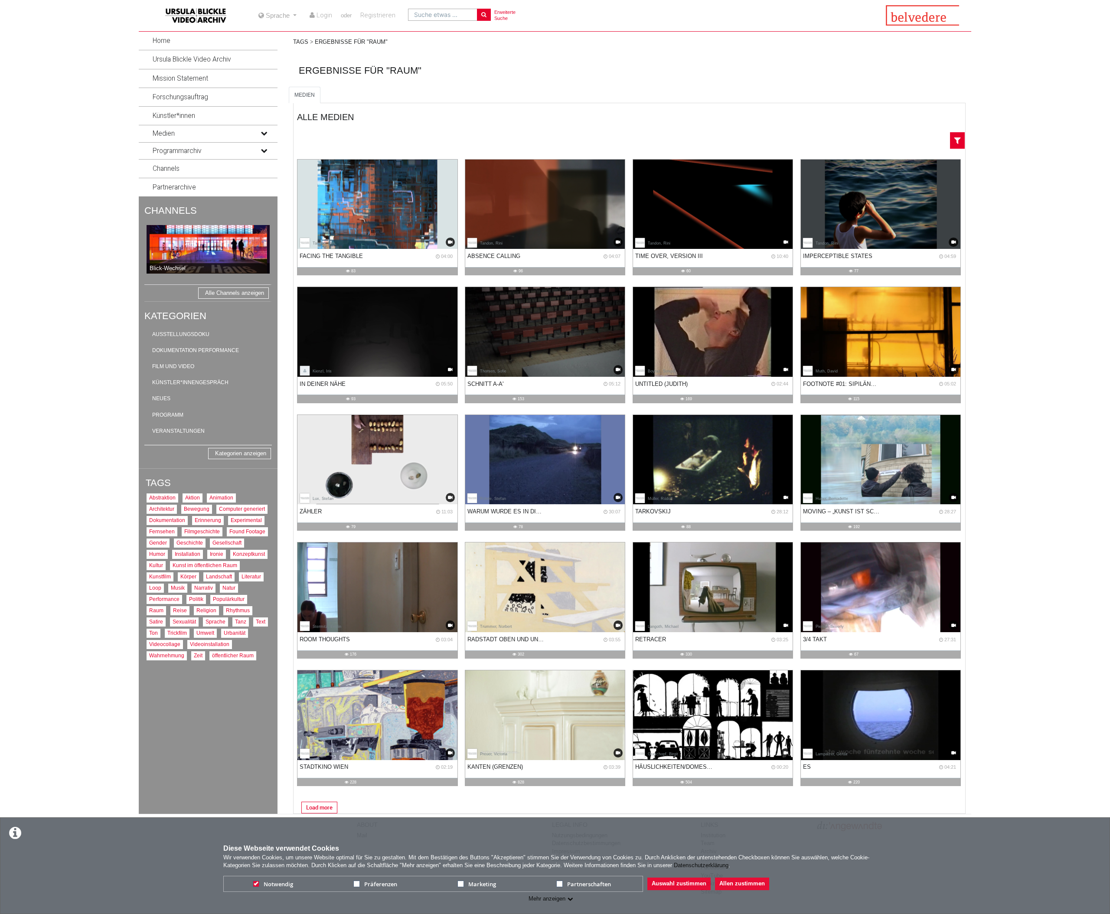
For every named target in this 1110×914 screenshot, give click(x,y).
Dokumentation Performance (195, 350)
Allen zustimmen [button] (742, 883)
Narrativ (203, 588)
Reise (180, 610)
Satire (156, 621)
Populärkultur (229, 599)
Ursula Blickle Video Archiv (192, 59)
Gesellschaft (227, 542)
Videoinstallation (209, 644)
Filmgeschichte (202, 531)
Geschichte (189, 542)
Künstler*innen (174, 116)
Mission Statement (180, 78)
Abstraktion (162, 497)
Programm (167, 415)
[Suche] (484, 15)
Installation (187, 554)
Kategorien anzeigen (240, 453)
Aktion (192, 497)
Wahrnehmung (166, 655)
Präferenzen (380, 884)
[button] (208, 41)
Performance (164, 599)
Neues (161, 398)
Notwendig (278, 884)
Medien (164, 133)
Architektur (161, 509)
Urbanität (234, 633)
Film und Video (173, 366)
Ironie (216, 554)
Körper (188, 576)
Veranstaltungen (178, 431)
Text (260, 621)
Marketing (482, 884)
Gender (158, 542)
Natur (228, 588)
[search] (442, 15)
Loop (155, 588)
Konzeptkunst (249, 554)
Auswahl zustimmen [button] (679, 883)
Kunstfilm (160, 576)
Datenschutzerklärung (701, 865)
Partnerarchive (174, 187)
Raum (156, 610)
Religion (206, 610)
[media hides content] (264, 133)
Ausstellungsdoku (180, 334)
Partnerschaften (589, 884)
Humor (157, 554)
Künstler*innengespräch (190, 382)
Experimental (246, 520)
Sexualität (184, 621)
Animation (221, 497)
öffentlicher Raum (233, 655)
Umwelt (205, 633)
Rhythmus (238, 610)
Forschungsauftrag (180, 97)
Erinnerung (208, 520)
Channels (166, 169)
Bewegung (196, 509)
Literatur (251, 576)
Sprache (215, 621)
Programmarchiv (177, 151)
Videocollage (164, 644)
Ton (153, 633)
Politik (196, 599)
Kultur (156, 565)
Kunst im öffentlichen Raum (205, 565)
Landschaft (219, 576)
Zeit (198, 655)
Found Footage (247, 531)
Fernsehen (162, 531)
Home (161, 41)
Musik (178, 588)
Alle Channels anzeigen (234, 293)
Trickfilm (177, 633)
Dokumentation (167, 520)
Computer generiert (242, 509)
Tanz (240, 621)
